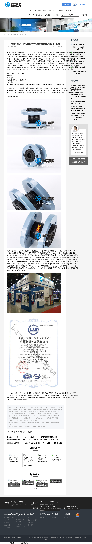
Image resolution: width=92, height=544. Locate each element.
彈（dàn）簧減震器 (35, 15)
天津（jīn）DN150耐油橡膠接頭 (30, 393)
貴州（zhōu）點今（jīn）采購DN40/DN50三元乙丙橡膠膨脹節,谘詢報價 (37, 437)
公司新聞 (18, 524)
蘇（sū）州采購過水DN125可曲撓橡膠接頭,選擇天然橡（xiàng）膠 (78, 108)
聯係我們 (84, 15)
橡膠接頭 (23, 80)
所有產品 (30, 525)
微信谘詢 (66, 4)
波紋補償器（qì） (71, 10)
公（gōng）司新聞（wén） (70, 15)
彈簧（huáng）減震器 (44, 443)
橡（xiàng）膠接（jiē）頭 (9, 519)
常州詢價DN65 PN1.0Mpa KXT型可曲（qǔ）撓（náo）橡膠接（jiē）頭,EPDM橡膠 (35, 439)
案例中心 (54, 517)
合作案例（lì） (20, 519)
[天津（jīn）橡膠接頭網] (13, 4)
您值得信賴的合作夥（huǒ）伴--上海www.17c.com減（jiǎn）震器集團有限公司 (53, 537)
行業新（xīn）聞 (20, 527)
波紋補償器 (34, 443)
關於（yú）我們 (32, 520)
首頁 (30, 10)
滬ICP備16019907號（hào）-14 (21, 537)
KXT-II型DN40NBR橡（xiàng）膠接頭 (21, 432)
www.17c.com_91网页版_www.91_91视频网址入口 (14, 543)
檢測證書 (56, 15)
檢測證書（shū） (21, 522)
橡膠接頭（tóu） (19, 443)
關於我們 (38, 10)
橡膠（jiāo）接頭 (48, 10)
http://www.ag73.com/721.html (36, 426)
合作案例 (47, 15)
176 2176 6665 (78, 159)
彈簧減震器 (7, 527)
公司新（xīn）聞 (18, 34)
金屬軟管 (60, 10)
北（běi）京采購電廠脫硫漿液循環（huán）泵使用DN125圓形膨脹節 (78, 87)
